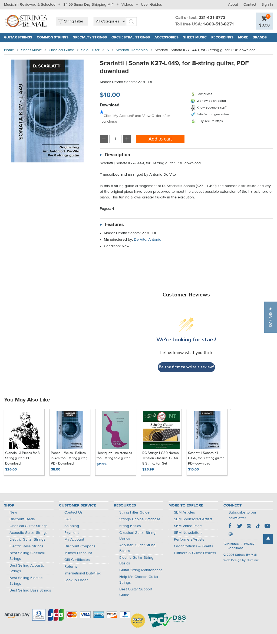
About (233, 4)
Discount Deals (22, 519)
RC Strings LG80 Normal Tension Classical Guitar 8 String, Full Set (161, 458)
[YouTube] (267, 527)
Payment (71, 533)
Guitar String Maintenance (141, 570)
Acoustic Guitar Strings (28, 533)
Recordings (222, 37)
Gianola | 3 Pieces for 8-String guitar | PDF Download (23, 458)
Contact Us (73, 512)
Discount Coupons (79, 546)
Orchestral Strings (130, 37)
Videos (127, 4)
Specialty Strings (90, 37)
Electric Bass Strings (26, 546)
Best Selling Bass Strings (30, 590)
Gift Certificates (77, 560)
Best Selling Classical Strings (27, 556)
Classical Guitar (61, 50)
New (13, 512)
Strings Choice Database (139, 519)
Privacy (249, 544)
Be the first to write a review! (186, 367)
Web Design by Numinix (241, 560)
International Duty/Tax (82, 573)
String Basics (130, 526)
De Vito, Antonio (147, 239)
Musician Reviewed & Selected (29, 4)
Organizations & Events (193, 546)
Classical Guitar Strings (28, 526)
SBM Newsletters (188, 533)
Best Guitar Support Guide (135, 592)
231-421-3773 (212, 18)
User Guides (151, 4)
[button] (270, 317)
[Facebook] (230, 527)
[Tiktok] (258, 527)
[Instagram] (249, 527)
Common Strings (52, 37)
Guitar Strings (18, 37)
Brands (260, 37)
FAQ (67, 519)
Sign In (267, 4)
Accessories (166, 37)
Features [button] (114, 224)
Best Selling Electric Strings (25, 581)
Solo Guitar (90, 50)
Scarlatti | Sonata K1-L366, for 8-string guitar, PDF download (206, 458)
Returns (71, 566)
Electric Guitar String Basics (136, 560)
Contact (249, 4)
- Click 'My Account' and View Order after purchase (135, 118)
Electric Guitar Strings (27, 539)
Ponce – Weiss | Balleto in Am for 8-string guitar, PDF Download (69, 458)
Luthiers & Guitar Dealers (195, 553)
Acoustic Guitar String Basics (137, 548)
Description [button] (117, 154)
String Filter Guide (134, 512)
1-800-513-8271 (218, 24)
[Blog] (230, 535)
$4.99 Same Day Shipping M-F (88, 4)
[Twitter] (240, 527)
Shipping (71, 526)
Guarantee (231, 544)
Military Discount (78, 553)
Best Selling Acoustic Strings (27, 568)
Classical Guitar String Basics (137, 535)
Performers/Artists (189, 539)
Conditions (235, 548)
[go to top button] (268, 539)
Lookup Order (76, 580)
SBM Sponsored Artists (193, 519)
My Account (74, 539)
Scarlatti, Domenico (132, 50)
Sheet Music (195, 37)
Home (9, 50)
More (243, 37)
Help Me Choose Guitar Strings (139, 579)
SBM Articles (184, 512)
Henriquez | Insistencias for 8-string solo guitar (114, 455)
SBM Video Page (188, 526)
